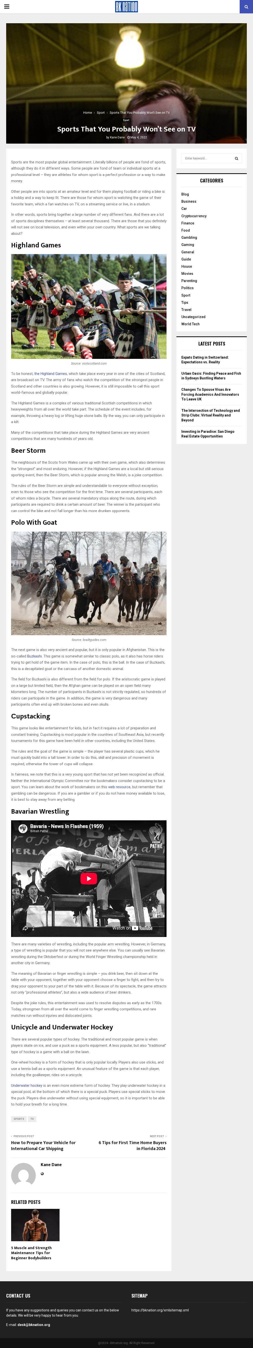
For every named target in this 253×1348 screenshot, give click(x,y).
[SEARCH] (236, 158)
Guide (186, 259)
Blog (185, 194)
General (187, 252)
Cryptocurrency (194, 216)
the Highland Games (50, 373)
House (186, 266)
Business (188, 201)
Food (185, 230)
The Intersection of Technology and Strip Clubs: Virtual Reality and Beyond (210, 415)
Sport (126, 120)
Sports (19, 1119)
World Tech (190, 324)
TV (32, 1119)
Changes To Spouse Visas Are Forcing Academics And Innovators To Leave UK (210, 394)
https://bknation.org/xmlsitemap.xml (160, 1310)
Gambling (189, 237)
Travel (186, 310)
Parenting (189, 281)
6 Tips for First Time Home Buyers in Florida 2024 (133, 1145)
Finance (187, 223)
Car (184, 209)
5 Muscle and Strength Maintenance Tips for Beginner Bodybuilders (31, 1253)
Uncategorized (193, 317)
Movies (187, 274)
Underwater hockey (26, 1085)
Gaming (187, 245)
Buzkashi (34, 656)
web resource (119, 787)
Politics (187, 288)
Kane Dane (117, 137)
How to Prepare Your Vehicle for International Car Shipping (43, 1145)
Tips (184, 302)
